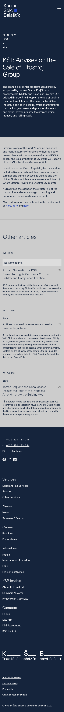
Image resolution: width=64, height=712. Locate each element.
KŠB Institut (9, 631)
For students (9, 539)
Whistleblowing (10, 683)
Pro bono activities (13, 571)
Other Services (11, 497)
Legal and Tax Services (15, 485)
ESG (5, 566)
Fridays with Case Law (15, 598)
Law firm (7, 619)
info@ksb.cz (14, 451)
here (8, 205)
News (5, 512)
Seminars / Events (13, 518)
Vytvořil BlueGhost (11, 677)
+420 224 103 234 (17, 445)
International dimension (16, 560)
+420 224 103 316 (17, 439)
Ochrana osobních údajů (14, 694)
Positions (7, 533)
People (6, 613)
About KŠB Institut (13, 587)
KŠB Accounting (11, 625)
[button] (59, 7)
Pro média (7, 689)
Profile (6, 554)
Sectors (6, 491)
